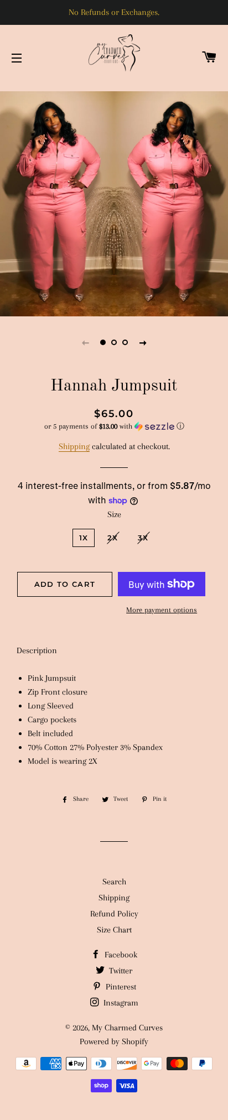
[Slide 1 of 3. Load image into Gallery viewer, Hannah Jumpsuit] (102, 342)
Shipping (74, 446)
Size (114, 514)
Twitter (119, 971)
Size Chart (114, 930)
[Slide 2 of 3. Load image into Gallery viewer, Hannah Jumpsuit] (114, 342)
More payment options (161, 610)
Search (114, 882)
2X (112, 537)
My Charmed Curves (127, 1028)
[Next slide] (143, 342)
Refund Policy (114, 914)
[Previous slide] (85, 342)
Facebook (119, 955)
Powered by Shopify (114, 1041)
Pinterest (119, 987)
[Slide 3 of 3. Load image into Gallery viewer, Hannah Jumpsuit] (125, 342)
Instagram (119, 1003)
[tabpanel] (114, 202)
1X (84, 537)
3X (143, 537)
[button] (114, 426)
